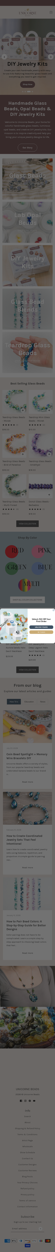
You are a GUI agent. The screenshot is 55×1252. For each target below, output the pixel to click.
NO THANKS (41, 632)
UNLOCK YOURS (41, 627)
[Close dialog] (53, 610)
